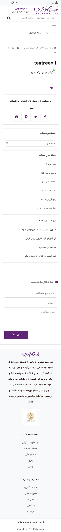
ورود (52, 3)
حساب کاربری (30, 487)
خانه (54, 33)
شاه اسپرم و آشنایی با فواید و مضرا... (39, 256)
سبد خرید (30, 506)
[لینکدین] (16, 117)
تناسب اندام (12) (48, 191)
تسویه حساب (30, 494)
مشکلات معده (30, 449)
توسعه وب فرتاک (24, 522)
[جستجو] (8, 18)
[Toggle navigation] (54, 27)
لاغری (30, 461)
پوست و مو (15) (48, 173)
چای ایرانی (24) (48, 199)
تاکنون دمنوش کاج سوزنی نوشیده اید (39, 230)
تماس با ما (30, 500)
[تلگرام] (26, 117)
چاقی (30, 467)
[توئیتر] (35, 117)
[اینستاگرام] (17, 3)
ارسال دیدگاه (16, 335)
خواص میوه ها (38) (46, 208)
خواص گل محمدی (47, 247)
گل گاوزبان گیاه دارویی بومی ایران (40, 239)
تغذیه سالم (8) (49, 182)
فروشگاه (30, 512)
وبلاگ (45, 33)
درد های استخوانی (30, 442)
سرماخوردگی (30, 455)
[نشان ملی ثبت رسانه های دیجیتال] (30, 417)
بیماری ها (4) (50, 164)
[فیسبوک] (45, 117)
